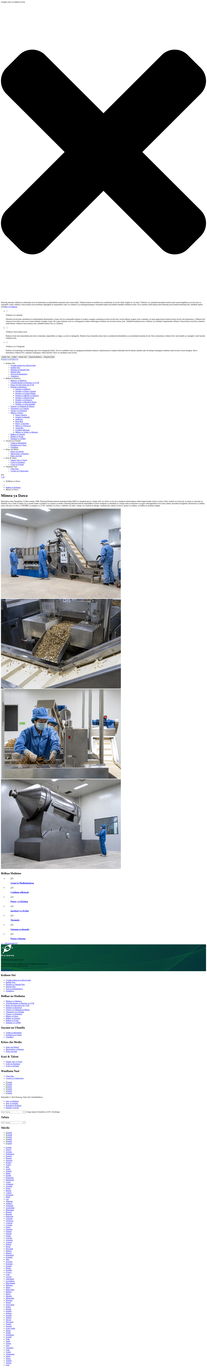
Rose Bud (19, 421)
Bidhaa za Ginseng (18, 434)
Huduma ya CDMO (18, 439)
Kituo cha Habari (17, 452)
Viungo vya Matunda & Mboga (22, 406)
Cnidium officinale (22, 430)
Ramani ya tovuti (12, 1108)
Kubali (14, 357)
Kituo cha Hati (16, 456)
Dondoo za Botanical (19, 387)
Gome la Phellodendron (22, 883)
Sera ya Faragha (12, 1103)
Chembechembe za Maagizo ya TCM (25, 383)
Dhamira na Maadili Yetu (20, 370)
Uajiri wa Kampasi (18, 462)
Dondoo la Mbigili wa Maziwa (27, 396)
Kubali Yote (6, 357)
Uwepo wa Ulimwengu (19, 471)
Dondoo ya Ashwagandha (25, 404)
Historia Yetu (15, 372)
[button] (103, 152)
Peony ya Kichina (22, 424)
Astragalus (19, 428)
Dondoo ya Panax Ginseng (25, 391)
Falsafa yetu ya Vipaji (19, 460)
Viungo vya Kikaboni (19, 411)
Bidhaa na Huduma (13, 487)
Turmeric (15, 920)
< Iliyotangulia (9, 943)
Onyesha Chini (49, 357)
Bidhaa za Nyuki (17, 436)
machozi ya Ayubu (20, 911)
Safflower (19, 419)
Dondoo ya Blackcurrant (24, 398)
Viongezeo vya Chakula (20, 408)
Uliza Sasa (15, 469)
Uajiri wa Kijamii (17, 464)
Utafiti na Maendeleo (18, 443)
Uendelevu (15, 376)
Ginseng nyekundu (22, 417)
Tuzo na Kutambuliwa (19, 374)
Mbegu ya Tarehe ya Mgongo (26, 432)
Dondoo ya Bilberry (23, 389)
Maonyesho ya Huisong (20, 454)
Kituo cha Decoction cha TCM (22, 385)
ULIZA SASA (6, 970)
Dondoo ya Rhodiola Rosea (25, 402)
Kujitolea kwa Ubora (18, 445)
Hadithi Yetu (15, 368)
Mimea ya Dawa (17, 413)
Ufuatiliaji (14, 447)
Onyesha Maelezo (35, 357)
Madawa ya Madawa (18, 380)
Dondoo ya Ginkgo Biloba (25, 393)
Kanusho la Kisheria (13, 1106)
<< (2, 943)
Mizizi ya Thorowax (23, 426)
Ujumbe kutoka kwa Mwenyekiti (23, 365)
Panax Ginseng (21, 415)
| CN (3, 477)
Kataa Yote (23, 357)
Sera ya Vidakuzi (10, 307)
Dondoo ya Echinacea (23, 400)
